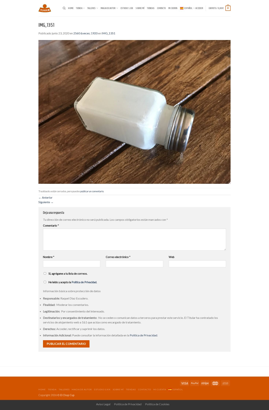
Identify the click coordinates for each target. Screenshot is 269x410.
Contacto (161, 8)
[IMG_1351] (134, 111)
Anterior (45, 197)
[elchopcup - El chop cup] (47, 8)
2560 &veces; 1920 (85, 33)
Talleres (91, 8)
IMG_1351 (108, 33)
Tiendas (150, 8)
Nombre (48, 257)
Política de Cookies (157, 404)
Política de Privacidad (84, 282)
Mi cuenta (172, 8)
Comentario (51, 225)
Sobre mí (140, 8)
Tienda (79, 8)
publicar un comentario (92, 191)
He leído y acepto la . (72, 282)
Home (70, 8)
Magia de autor (108, 8)
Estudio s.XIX (127, 8)
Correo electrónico (118, 257)
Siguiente (45, 202)
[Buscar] (64, 8)
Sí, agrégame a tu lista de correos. (67, 273)
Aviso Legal (103, 404)
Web (171, 257)
